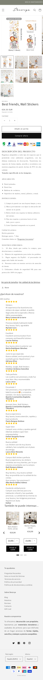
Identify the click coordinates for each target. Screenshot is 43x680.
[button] (3, 10)
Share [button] (7, 287)
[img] (21, 301)
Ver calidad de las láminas (29, 282)
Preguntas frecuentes (25, 239)
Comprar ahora (21, 135)
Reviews (7, 603)
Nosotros (7, 600)
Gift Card (7, 609)
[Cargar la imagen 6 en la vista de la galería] (35, 76)
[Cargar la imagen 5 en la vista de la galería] (21, 76)
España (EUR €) (12, 659)
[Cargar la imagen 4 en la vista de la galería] (7, 76)
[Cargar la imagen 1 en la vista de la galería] (7, 62)
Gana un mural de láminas (14, 576)
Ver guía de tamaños (9, 282)
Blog (6, 597)
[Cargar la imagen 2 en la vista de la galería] (21, 62)
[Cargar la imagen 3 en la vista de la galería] (35, 62)
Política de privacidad (13, 582)
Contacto (7, 606)
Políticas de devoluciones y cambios (18, 585)
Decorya (24, 675)
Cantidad (5, 116)
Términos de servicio (12, 579)
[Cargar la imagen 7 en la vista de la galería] (7, 90)
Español (30, 659)
